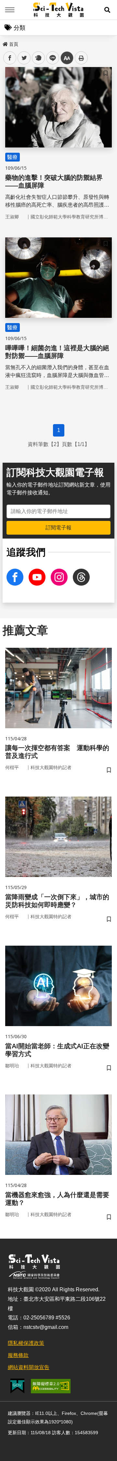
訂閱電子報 (59, 527)
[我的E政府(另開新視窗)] (17, 1386)
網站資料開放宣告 (28, 1367)
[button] (107, 10)
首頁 (13, 44)
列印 (81, 57)
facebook (10, 58)
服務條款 (18, 1355)
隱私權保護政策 (26, 1343)
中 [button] (67, 58)
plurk (38, 58)
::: (4, 42)
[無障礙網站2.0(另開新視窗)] (51, 1386)
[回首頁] (59, 10)
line (50, 58)
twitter (24, 58)
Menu (10, 10)
